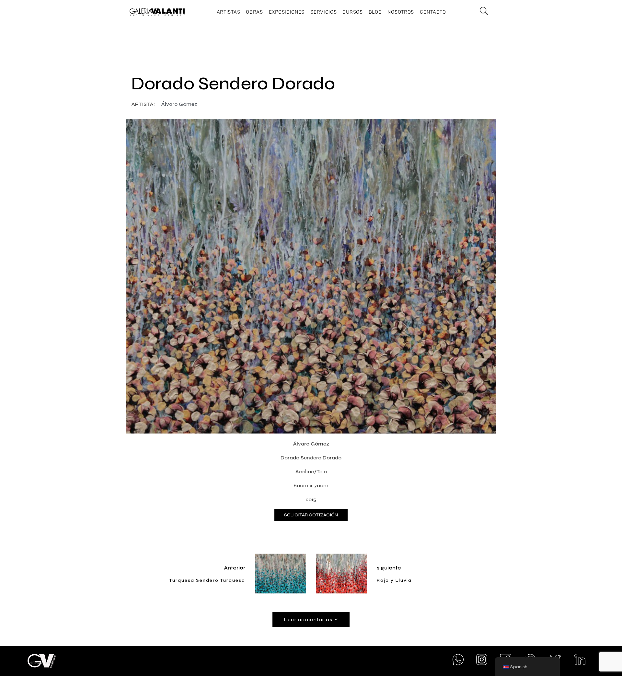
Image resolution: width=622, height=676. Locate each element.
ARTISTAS (228, 12)
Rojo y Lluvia (394, 580)
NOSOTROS (400, 12)
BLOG (375, 12)
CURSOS (352, 12)
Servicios (323, 12)
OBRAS (254, 12)
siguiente (389, 568)
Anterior (234, 568)
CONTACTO (433, 12)
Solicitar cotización (311, 515)
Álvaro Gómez (179, 104)
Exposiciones (287, 12)
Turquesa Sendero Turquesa (207, 580)
